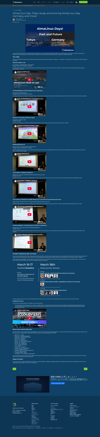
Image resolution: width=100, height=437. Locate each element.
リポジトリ (34, 411)
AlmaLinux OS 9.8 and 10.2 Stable (19, 5)
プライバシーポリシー (74, 406)
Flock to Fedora (26, 348)
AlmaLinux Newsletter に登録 (57, 383)
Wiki (38, 2)
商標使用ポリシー (73, 410)
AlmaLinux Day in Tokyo (34, 53)
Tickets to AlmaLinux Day (18, 298)
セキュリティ (34, 423)
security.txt (34, 417)
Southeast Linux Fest (22, 344)
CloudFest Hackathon (25, 336)
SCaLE (22, 334)
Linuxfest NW (23, 343)
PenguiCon (23, 342)
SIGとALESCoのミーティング (57, 409)
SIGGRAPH (23, 347)
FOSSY (19, 345)
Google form (56, 355)
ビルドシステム (35, 422)
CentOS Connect (27, 331)
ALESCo (33, 408)
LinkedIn (52, 361)
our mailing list (34, 362)
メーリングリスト (35, 418)
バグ (32, 410)
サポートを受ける (69, 2)
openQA (33, 421)
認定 (32, 406)
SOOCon (56, 331)
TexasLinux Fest (23, 340)
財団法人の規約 (73, 413)
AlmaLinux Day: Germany (45, 257)
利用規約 (71, 408)
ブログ (34, 2)
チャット (52, 406)
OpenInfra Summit (23, 349)
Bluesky (52, 413)
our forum (40, 361)
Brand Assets (73, 412)
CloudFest (23, 338)
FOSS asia (22, 339)
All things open (23, 351)
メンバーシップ (35, 414)
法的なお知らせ (73, 405)
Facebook (57, 361)
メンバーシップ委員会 (74, 416)
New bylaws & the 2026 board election (38, 5)
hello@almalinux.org (16, 413)
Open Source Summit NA (26, 341)
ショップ (63, 2)
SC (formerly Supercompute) (29, 353)
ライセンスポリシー (74, 409)
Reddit (43, 361)
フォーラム (53, 408)
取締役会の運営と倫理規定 (75, 414)
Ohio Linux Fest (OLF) (28, 350)
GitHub (33, 409)
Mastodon (48, 361)
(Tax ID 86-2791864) (37, 426)
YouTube (63, 361)
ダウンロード (84, 2)
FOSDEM (34, 331)
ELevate (33, 415)
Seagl (25, 352)
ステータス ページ (35, 419)
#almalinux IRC (54, 419)
